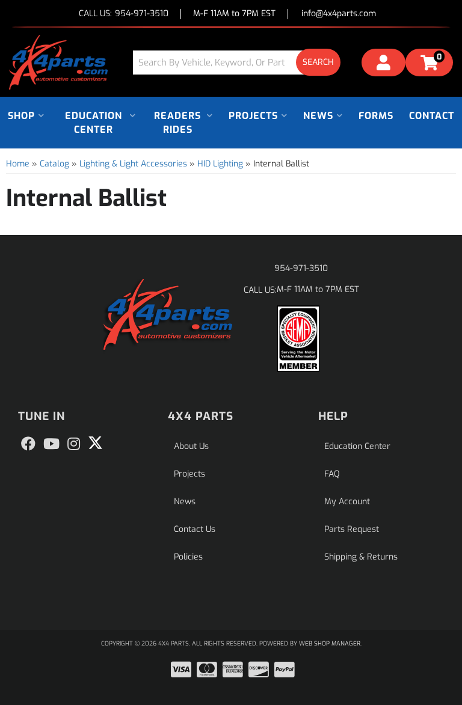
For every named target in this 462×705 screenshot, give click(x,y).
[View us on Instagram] (73, 444)
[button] (241, 62)
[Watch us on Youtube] (51, 444)
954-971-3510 (301, 268)
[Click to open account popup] (383, 64)
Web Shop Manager (329, 643)
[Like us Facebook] (28, 444)
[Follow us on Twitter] (95, 443)
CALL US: (123, 14)
